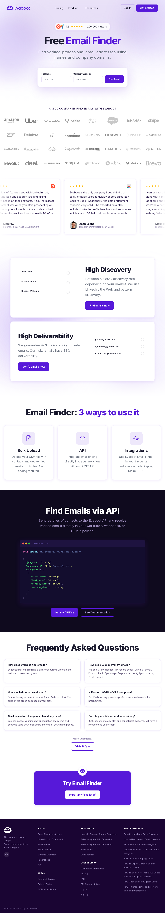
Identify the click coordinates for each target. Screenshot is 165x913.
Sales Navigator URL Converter (96, 844)
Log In (127, 7)
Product (73, 8)
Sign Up (84, 894)
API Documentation (90, 884)
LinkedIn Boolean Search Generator (99, 834)
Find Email (114, 79)
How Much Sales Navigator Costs (140, 881)
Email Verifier (44, 849)
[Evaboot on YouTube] (6, 854)
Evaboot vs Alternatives (92, 868)
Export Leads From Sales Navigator (141, 834)
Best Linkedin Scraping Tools (138, 858)
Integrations (44, 859)
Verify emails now (33, 366)
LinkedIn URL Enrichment (50, 839)
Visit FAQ (81, 746)
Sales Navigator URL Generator (96, 839)
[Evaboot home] (18, 8)
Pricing (59, 8)
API (39, 865)
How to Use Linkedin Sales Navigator (142, 839)
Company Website (82, 74)
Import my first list (80, 794)
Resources (91, 8)
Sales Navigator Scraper (50, 834)
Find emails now (99, 305)
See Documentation (97, 612)
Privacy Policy (45, 884)
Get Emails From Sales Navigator (140, 844)
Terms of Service (46, 879)
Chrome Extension (47, 854)
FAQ (83, 879)
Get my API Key (64, 612)
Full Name (46, 74)
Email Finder (44, 844)
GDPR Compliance (47, 889)
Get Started (147, 7)
